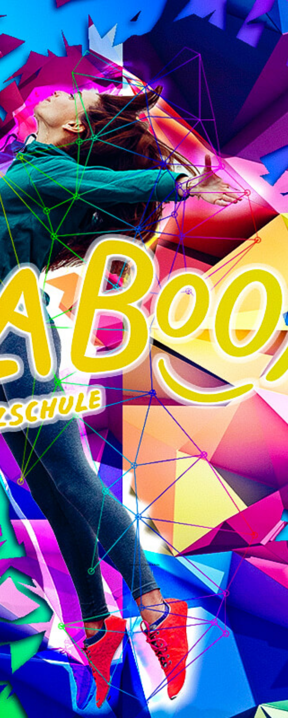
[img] (144, 359)
